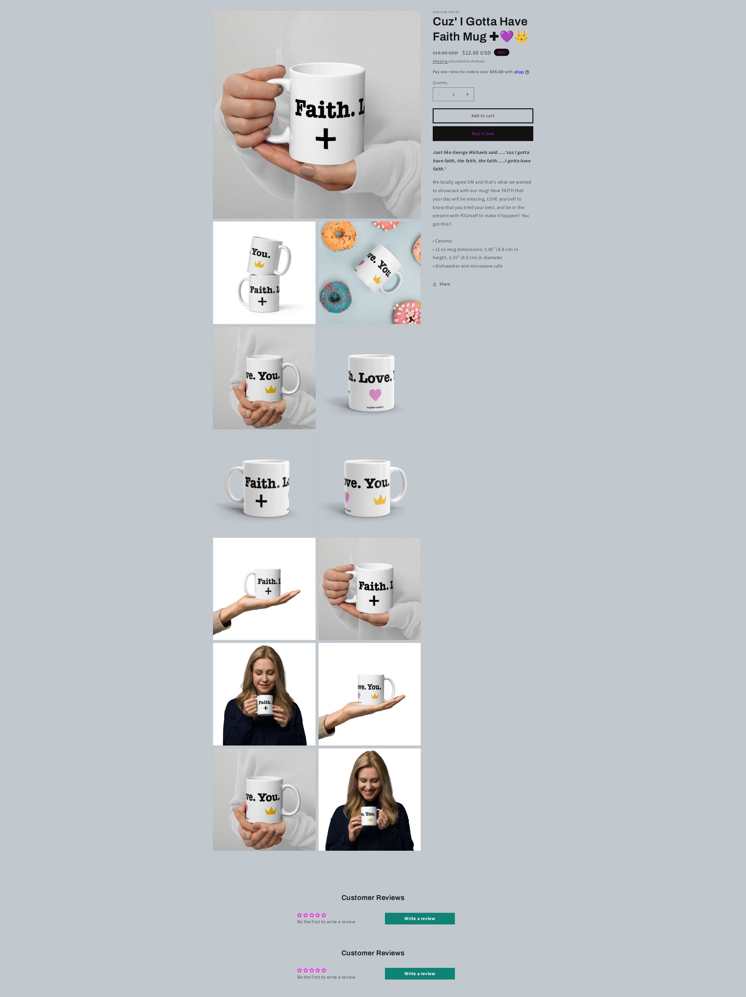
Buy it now (483, 133)
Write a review (419, 918)
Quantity (440, 82)
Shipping (440, 61)
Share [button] (444, 284)
